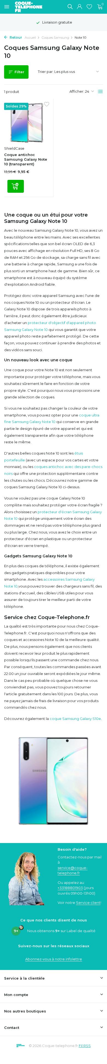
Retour (15, 37)
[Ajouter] (15, 186)
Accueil (30, 37)
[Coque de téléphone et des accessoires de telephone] (31, 6)
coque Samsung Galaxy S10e (75, 718)
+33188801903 (70, 888)
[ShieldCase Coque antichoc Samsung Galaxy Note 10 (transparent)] (26, 123)
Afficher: (76, 91)
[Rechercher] (70, 6)
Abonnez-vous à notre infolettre (53, 959)
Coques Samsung (55, 37)
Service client (88, 902)
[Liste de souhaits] (89, 7)
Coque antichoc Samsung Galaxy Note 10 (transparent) (25, 159)
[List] (100, 91)
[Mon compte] (79, 7)
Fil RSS (85, 1045)
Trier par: (46, 71)
